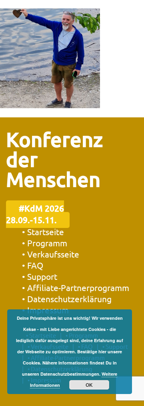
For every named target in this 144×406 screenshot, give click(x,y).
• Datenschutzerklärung (67, 298)
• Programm (44, 243)
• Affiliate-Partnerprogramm (75, 287)
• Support (39, 276)
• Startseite (43, 231)
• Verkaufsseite (50, 254)
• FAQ (32, 265)
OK (89, 384)
